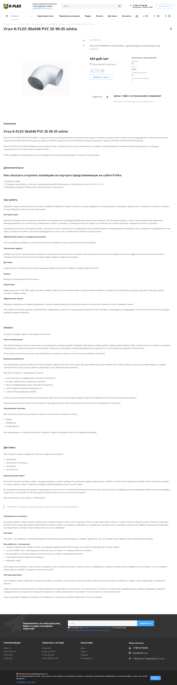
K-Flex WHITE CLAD (50, 658)
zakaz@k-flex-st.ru (42, 8)
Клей (83, 648)
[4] (98, 40)
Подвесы (84, 655)
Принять (155, 678)
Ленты (83, 651)
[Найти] (119, 6)
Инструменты (87, 658)
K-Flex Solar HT (10, 651)
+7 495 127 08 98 (139, 5)
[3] (95, 40)
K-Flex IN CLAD (48, 655)
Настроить (31, 682)
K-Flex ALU (46, 648)
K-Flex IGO (8, 658)
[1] (91, 40)
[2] (93, 40)
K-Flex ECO (8, 655)
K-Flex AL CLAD (48, 651)
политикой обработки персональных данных (89, 630)
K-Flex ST (7, 648)
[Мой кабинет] (137, 16)
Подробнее (21, 682)
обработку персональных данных (97, 627)
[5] (100, 40)
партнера (155, 566)
